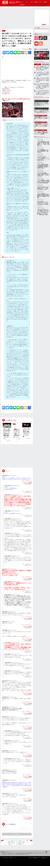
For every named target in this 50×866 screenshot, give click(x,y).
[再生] (36, 58)
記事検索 (22, 4)
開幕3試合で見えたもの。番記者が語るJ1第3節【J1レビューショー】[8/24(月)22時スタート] (41, 104)
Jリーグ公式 (6, 92)
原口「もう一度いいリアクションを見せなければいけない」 (17, 98)
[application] (41, 55)
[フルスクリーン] (47, 58)
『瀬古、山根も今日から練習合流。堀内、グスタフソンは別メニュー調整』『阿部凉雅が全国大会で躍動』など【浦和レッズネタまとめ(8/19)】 (42, 86)
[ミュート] (45, 58)
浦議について (12, 857)
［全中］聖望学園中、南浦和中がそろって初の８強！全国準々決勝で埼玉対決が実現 (43, 181)
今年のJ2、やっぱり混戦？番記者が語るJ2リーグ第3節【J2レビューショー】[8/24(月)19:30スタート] (41, 111)
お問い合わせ (5, 857)
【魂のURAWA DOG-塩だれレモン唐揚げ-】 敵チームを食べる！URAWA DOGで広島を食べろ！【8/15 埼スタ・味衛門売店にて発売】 (43, 212)
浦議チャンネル (38, 2)
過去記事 (45, 2)
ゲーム (31, 2)
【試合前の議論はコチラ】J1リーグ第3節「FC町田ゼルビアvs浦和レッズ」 (41, 118)
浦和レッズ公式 (7, 90)
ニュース (22, 2)
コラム (27, 2)
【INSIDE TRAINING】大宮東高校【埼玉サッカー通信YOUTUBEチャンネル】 (43, 188)
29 (31, 49)
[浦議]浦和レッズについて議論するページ (11, 2)
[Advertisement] (17, 18)
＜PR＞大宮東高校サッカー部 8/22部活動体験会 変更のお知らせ (42, 151)
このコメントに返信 (27, 482)
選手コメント (5, 257)
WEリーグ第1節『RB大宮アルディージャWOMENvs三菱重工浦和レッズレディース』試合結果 (41, 132)
